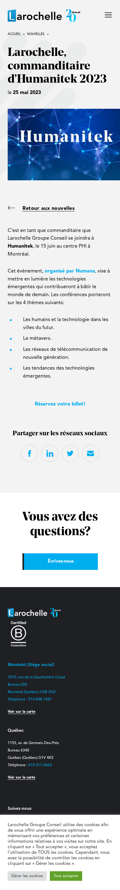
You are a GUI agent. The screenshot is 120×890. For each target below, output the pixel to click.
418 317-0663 (40, 765)
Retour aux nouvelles (48, 208)
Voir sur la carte (21, 712)
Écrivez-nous (61, 561)
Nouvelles (36, 34)
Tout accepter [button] (66, 876)
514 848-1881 (40, 699)
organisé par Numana (70, 271)
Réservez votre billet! (60, 404)
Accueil (14, 34)
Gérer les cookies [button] (27, 876)
